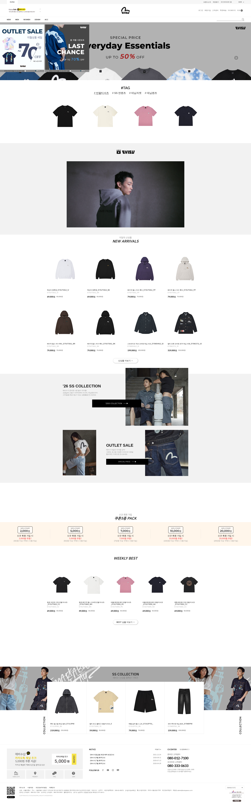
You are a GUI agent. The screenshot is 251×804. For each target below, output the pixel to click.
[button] (236, 58)
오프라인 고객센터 (174, 762)
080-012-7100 (177, 758)
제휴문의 (52, 787)
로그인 (200, 10)
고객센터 (215, 10)
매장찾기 (216, 2)
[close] (82, 71)
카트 (239, 10)
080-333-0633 (177, 766)
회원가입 (208, 10)
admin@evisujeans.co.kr (185, 790)
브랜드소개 (207, 2)
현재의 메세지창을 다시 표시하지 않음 (59, 71)
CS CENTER (172, 749)
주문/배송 (223, 10)
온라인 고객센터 (173, 754)
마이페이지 (232, 10)
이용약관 (30, 787)
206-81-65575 (119, 790)
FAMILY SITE (231, 788)
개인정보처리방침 (41, 787)
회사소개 (22, 787)
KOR (240, 2)
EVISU (12, 2)
